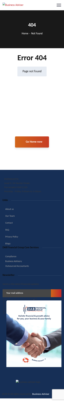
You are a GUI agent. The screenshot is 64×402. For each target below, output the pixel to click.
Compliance (10, 256)
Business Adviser (40, 394)
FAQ (7, 230)
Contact (9, 223)
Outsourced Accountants (17, 266)
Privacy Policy (11, 237)
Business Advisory (13, 261)
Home (25, 33)
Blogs (7, 243)
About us (9, 209)
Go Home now (33, 142)
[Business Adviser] (13, 5)
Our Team (10, 216)
